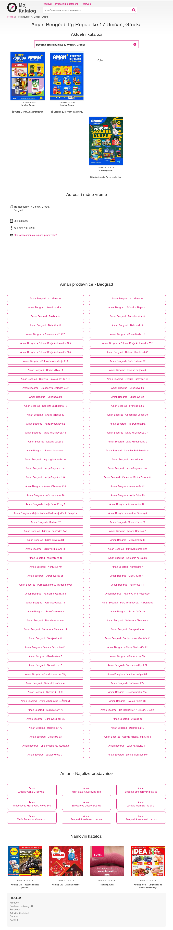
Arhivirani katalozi (19, 913)
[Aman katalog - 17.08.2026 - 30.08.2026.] (27, 76)
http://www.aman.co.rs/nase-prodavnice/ (35, 235)
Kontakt (14, 920)
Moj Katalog (27, 8)
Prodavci (47, 3)
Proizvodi (86, 3)
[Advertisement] (125, 85)
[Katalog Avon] (107, 861)
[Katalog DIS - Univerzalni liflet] (66, 861)
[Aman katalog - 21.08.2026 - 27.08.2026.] (67, 76)
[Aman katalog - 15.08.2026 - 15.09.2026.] (106, 141)
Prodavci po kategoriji (66, 3)
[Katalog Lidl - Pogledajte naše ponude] (25, 861)
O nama (14, 916)
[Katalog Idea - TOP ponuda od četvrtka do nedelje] (148, 861)
